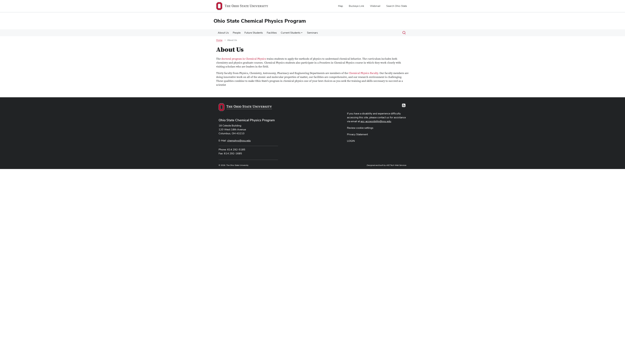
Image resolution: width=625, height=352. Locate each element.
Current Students (290, 32)
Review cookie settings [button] (360, 128)
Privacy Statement (357, 134)
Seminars (312, 32)
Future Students (253, 32)
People (237, 32)
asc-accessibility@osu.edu (376, 121)
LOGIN (351, 141)
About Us (223, 32)
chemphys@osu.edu (239, 140)
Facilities (272, 32)
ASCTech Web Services (396, 165)
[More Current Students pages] (301, 33)
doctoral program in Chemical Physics (243, 58)
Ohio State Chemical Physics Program (247, 120)
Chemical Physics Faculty (363, 73)
